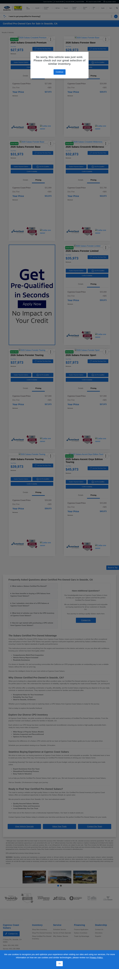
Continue (59, 72)
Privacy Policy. (96, 957)
